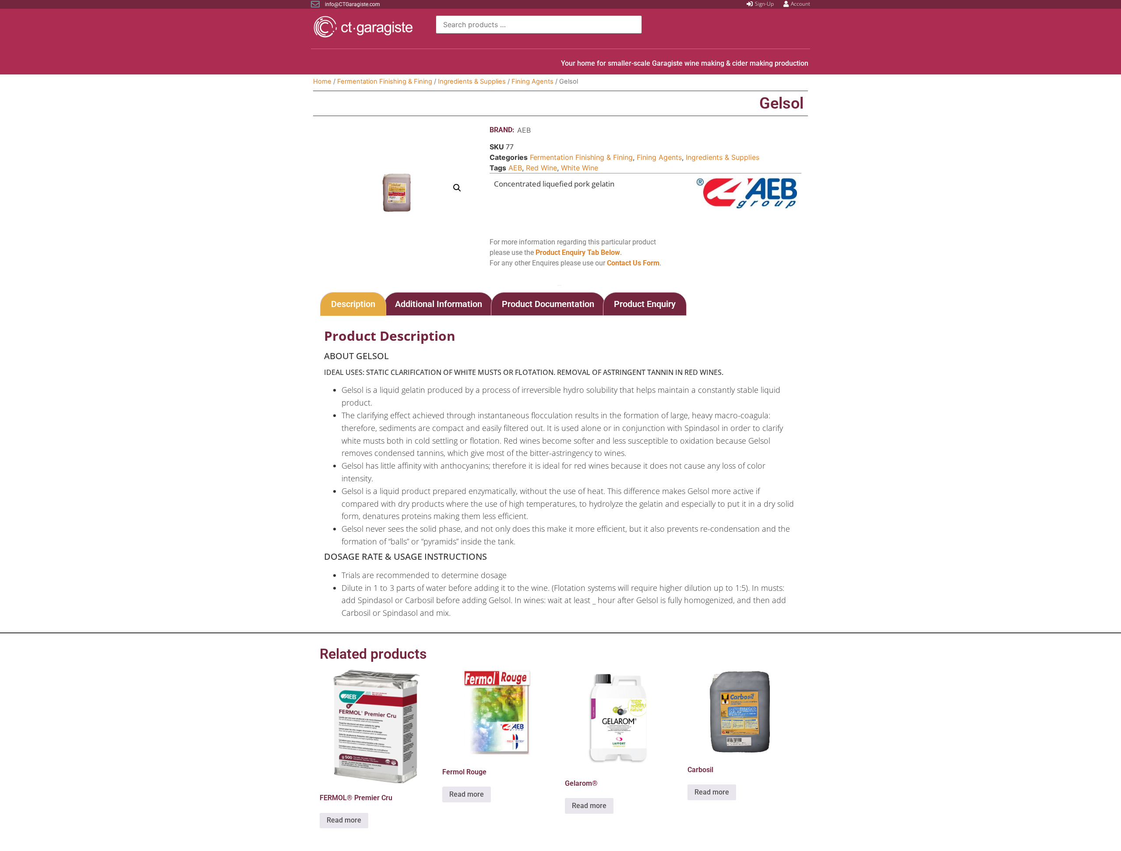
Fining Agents (532, 81)
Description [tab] (353, 304)
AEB (524, 130)
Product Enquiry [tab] (645, 304)
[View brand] (747, 205)
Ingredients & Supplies (472, 81)
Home (322, 81)
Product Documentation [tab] (548, 304)
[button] (457, 188)
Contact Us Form (633, 263)
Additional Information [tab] (438, 304)
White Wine (579, 167)
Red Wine (541, 167)
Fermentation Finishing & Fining (384, 81)
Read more (344, 820)
